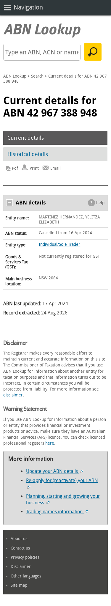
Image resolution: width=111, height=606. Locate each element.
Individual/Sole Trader (59, 244)
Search (37, 76)
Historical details (27, 154)
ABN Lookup (14, 76)
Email (55, 168)
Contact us (20, 548)
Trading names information (55, 511)
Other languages (26, 576)
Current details (25, 138)
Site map (19, 585)
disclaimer (13, 395)
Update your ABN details (52, 471)
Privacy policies (25, 557)
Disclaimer (21, 566)
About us (19, 538)
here (49, 443)
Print (34, 168)
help (100, 202)
